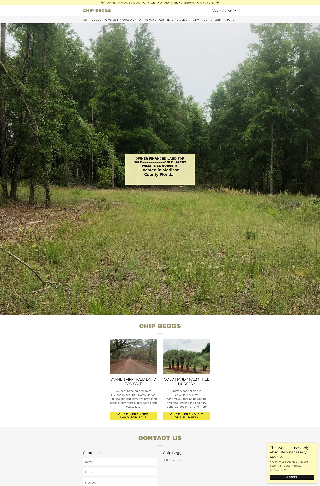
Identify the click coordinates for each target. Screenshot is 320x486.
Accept (292, 477)
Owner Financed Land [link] (123, 20)
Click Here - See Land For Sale (133, 416)
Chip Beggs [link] (92, 20)
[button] (231, 19)
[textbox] (120, 461)
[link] (121, 11)
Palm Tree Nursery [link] (206, 20)
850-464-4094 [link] (224, 11)
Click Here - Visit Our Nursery (186, 416)
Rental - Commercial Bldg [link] (166, 20)
